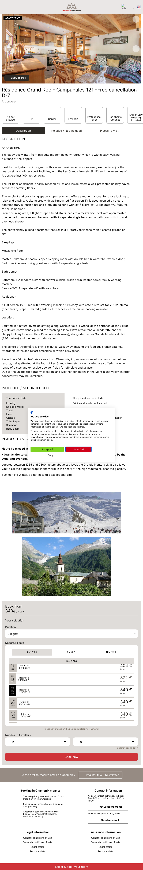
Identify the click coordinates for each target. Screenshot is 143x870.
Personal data (37, 851)
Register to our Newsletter (102, 775)
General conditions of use (37, 837)
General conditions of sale (37, 842)
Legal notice (37, 846)
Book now (71, 757)
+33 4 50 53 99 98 (110, 807)
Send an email (110, 820)
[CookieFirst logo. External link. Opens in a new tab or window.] (32, 412)
